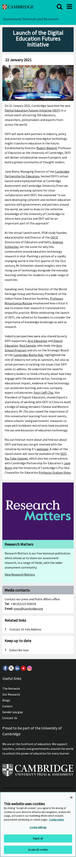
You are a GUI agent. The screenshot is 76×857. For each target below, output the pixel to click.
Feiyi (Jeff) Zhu (43, 392)
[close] (59, 6)
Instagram (29, 668)
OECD (54, 237)
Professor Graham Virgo (55, 472)
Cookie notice (56, 819)
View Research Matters (20, 574)
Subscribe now (18, 650)
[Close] (71, 797)
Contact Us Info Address (25, 629)
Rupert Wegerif (46, 148)
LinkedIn (17, 668)
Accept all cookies (38, 849)
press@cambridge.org (28, 608)
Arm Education (37, 341)
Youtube (23, 668)
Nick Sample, (28, 345)
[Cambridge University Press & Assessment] (38, 771)
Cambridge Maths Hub (28, 355)
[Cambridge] (18, 6)
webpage (42, 449)
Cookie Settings (38, 827)
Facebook (5, 668)
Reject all (38, 838)
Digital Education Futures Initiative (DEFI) (32, 110)
